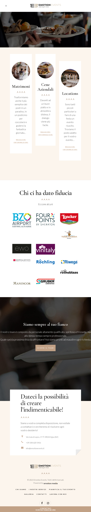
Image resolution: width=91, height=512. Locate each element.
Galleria (29, 494)
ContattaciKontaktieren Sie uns (45, 509)
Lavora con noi (58, 494)
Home (38, 33)
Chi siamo (21, 489)
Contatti (41, 494)
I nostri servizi (37, 489)
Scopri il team (45, 348)
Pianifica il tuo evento (62, 489)
